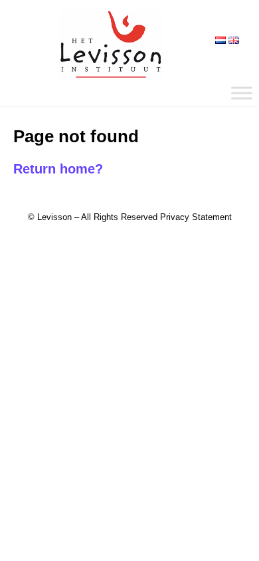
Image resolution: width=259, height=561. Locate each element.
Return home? (58, 169)
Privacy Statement (196, 217)
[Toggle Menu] (241, 92)
